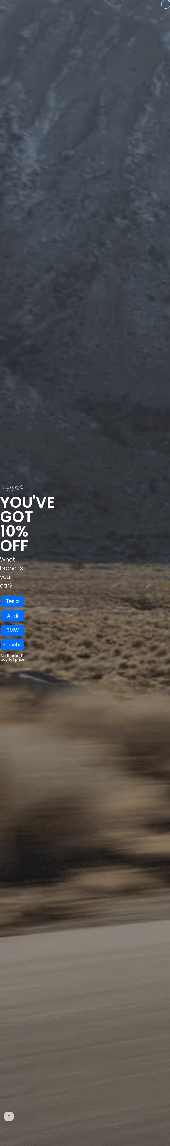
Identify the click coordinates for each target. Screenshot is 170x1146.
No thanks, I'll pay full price (12, 657)
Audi (12, 615)
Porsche (12, 644)
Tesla (12, 601)
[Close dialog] (166, 4)
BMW (12, 630)
